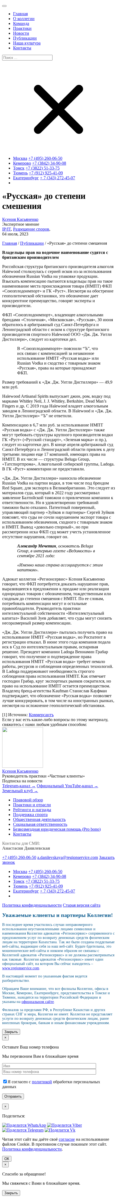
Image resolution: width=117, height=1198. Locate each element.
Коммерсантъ (41, 714)
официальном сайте (37, 1002)
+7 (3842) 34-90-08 (49, 163)
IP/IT (6, 229)
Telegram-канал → (19, 785)
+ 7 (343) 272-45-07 (57, 178)
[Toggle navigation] (4, 6)
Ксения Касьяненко (20, 219)
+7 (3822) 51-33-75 (43, 168)
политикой (42, 1081)
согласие (67, 1139)
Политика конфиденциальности (32, 905)
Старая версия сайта (81, 905)
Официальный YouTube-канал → (67, 785)
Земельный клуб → (20, 790)
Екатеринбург (26, 178)
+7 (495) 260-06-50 (45, 158)
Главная (9, 243)
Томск (18, 168)
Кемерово (22, 163)
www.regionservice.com (20, 968)
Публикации (32, 243)
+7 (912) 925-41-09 (46, 173)
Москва (20, 158)
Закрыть (11, 1032)
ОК (6, 1159)
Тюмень (20, 173)
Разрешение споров (31, 229)
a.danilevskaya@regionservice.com (67, 857)
